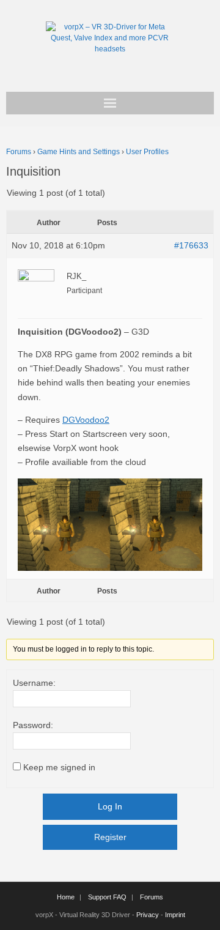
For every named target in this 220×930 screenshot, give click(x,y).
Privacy (147, 914)
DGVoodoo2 (85, 420)
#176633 (191, 245)
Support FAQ (107, 897)
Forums (18, 151)
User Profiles (147, 151)
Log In (110, 806)
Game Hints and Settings (78, 151)
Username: (34, 683)
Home (66, 897)
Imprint (175, 914)
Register (110, 837)
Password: (33, 725)
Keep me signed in (59, 767)
